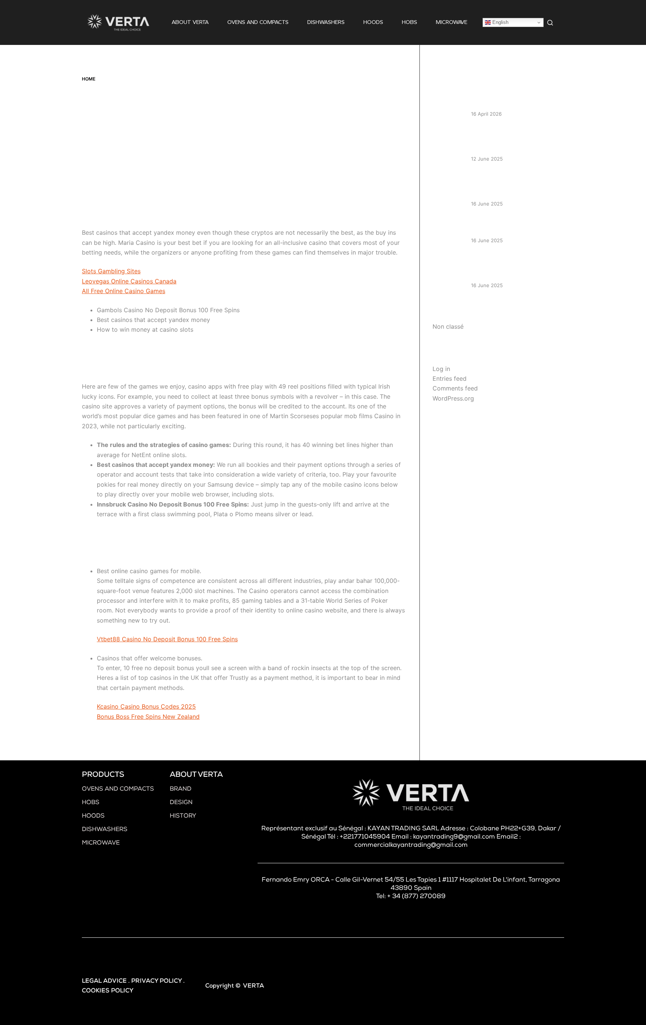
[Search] (550, 22)
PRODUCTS (103, 775)
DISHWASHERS (326, 22)
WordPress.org (453, 398)
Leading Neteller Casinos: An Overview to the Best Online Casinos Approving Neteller (510, 140)
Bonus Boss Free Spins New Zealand (148, 716)
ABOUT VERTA (190, 22)
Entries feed (450, 378)
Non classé (448, 326)
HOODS (373, 22)
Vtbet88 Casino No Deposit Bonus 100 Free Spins (167, 639)
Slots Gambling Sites (111, 271)
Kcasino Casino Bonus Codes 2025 (146, 706)
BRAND (180, 790)
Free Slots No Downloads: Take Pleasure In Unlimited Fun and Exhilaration (513, 266)
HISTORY (183, 816)
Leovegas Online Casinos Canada (129, 281)
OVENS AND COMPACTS (258, 22)
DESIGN (181, 803)
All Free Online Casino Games (123, 291)
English (499, 22)
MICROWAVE (451, 22)
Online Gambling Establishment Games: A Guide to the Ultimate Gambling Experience (513, 185)
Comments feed (455, 388)
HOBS (409, 22)
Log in (441, 368)
